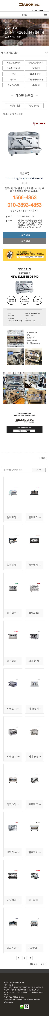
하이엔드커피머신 (35, 63)
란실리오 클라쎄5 (16, 613)
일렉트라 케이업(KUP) (18, 565)
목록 (43, 458)
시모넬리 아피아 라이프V (20, 900)
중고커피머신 (36, 74)
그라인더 (36, 68)
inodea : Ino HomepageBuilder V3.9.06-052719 (26, 971)
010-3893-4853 (24, 204)
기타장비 (36, 85)
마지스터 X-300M (16, 804)
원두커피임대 (13, 85)
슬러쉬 (13, 79)
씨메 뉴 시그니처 (37, 661)
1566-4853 (24, 197)
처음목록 (33, 964)
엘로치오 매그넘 (37, 852)
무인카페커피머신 (35, 79)
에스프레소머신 (13, 63)
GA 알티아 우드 (37, 948)
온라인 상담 (24, 240)
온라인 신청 (24, 235)
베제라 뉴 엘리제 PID (18, 852)
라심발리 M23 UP (16, 661)
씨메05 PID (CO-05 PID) (20, 756)
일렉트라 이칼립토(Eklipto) (21, 517)
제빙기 (13, 74)
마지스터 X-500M (16, 948)
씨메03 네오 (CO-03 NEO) (20, 708)
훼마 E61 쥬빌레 (37, 756)
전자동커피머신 (13, 68)
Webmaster (8, 1002)
